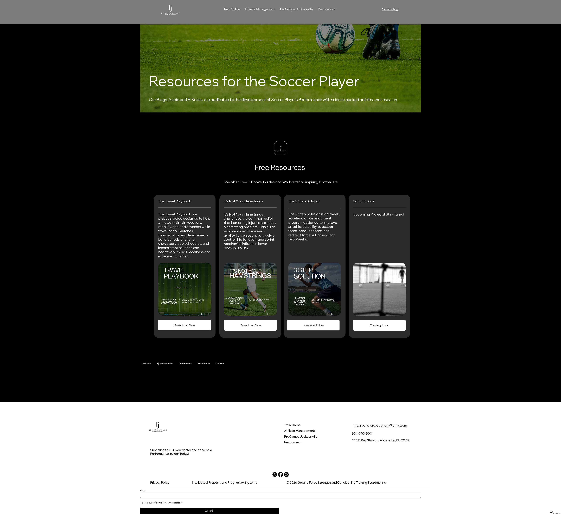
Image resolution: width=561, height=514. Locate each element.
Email (142, 490)
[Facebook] (280, 474)
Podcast (220, 363)
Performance (185, 363)
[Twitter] (274, 474)
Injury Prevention (165, 363)
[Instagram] (286, 474)
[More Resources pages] (335, 9)
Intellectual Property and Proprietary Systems (224, 482)
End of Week (204, 363)
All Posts (146, 363)
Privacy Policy (159, 482)
